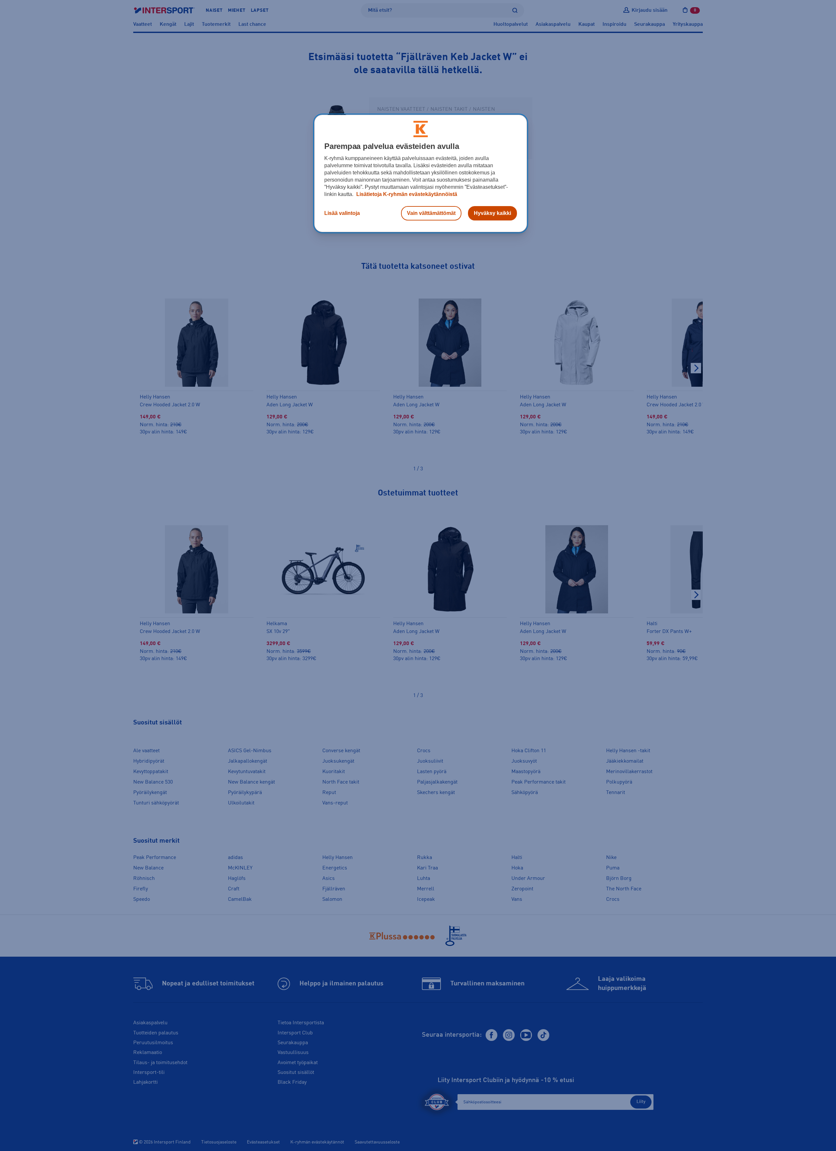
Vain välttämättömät (431, 213)
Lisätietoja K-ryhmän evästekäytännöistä (406, 194)
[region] (420, 173)
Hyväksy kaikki (492, 213)
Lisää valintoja (342, 213)
